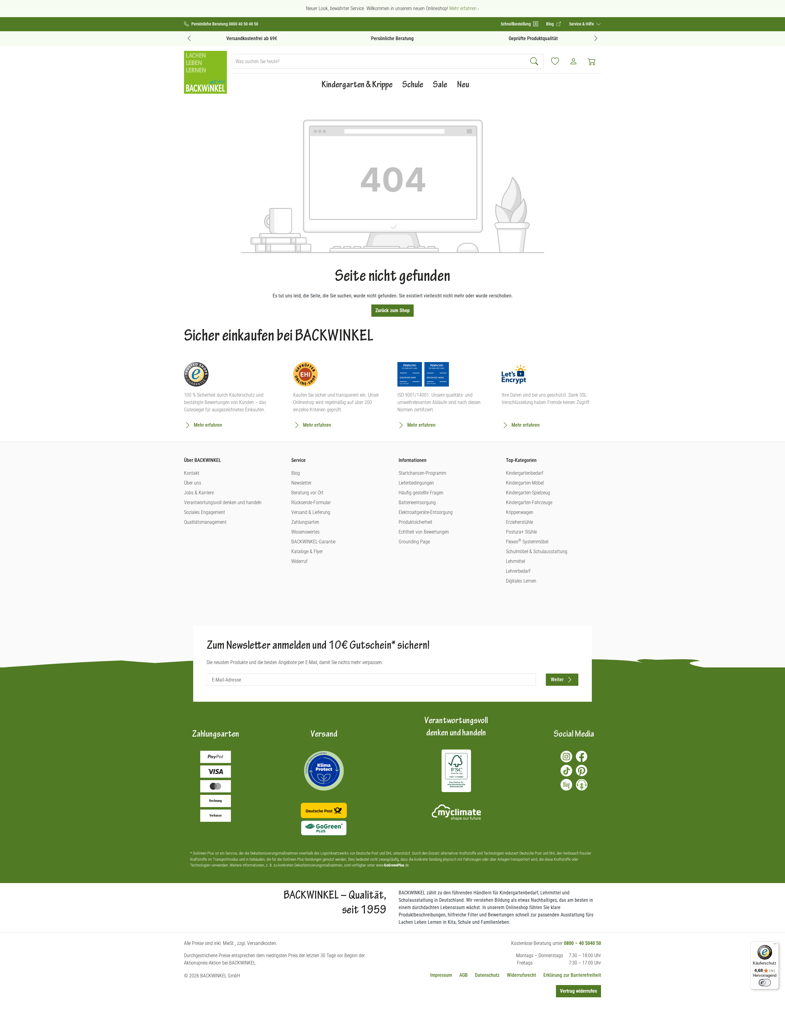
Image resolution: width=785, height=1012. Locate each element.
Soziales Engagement (204, 512)
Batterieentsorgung (417, 502)
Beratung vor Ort (307, 493)
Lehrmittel (515, 561)
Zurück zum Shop (392, 310)
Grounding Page (414, 542)
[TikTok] (566, 770)
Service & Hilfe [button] (582, 23)
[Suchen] (535, 61)
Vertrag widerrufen (578, 991)
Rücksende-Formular (311, 502)
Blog (295, 473)
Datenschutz (487, 975)
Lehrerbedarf (518, 571)
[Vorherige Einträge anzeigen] (189, 38)
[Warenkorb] (592, 61)
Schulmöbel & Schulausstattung (536, 551)
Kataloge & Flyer (307, 551)
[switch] (765, 982)
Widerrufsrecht (521, 975)
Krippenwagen (519, 512)
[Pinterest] (582, 770)
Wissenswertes (305, 532)
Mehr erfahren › (464, 8)
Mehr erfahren (208, 425)
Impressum (441, 975)
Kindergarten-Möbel (525, 483)
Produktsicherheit (415, 522)
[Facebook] (582, 756)
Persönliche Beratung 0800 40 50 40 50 (224, 24)
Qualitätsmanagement (205, 522)
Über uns (192, 483)
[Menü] (775, 945)
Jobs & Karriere (199, 493)
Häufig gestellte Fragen (421, 493)
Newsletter (301, 483)
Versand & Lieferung (310, 512)
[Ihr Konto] (573, 61)
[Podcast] (582, 785)
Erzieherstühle (519, 522)
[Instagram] (566, 756)
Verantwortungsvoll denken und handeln (223, 502)
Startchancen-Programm (422, 473)
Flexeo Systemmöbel (527, 542)
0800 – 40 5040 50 (582, 943)
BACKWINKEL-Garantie (313, 542)
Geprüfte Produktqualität (533, 38)
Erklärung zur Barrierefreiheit (572, 975)
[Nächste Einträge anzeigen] (596, 38)
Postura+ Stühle (521, 532)
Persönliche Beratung (392, 38)
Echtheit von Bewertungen (424, 532)
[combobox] (379, 61)
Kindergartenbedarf (524, 473)
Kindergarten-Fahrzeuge (529, 502)
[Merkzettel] (555, 61)
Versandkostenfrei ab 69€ (251, 38)
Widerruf (299, 561)
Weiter (557, 679)
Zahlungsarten (305, 522)
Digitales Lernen (521, 581)
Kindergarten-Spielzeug (528, 493)
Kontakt (191, 473)
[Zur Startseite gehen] (205, 72)
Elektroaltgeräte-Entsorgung (426, 512)
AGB (463, 975)
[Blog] (566, 785)
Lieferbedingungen (416, 483)
